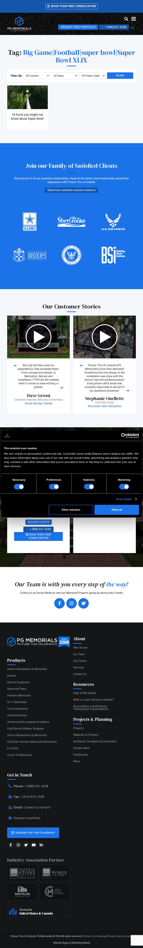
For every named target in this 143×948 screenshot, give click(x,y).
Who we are (80, 647)
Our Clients (80, 661)
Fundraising (80, 754)
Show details (124, 499)
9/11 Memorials (17, 702)
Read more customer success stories (70, 190)
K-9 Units (12, 748)
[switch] (54, 486)
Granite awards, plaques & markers (28, 722)
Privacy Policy (114, 936)
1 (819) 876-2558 (29, 797)
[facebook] (59, 603)
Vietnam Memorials (19, 695)
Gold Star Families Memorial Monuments (32, 741)
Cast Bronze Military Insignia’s (25, 728)
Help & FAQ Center (84, 693)
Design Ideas (81, 748)
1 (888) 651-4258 (115, 27)
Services (78, 667)
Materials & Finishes (85, 734)
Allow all (116, 509)
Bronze (11, 675)
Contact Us (79, 674)
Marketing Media (81, 942)
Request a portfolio (26, 818)
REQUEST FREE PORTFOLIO (78, 27)
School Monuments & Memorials (27, 735)
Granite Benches (17, 715)
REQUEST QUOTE (38, 522)
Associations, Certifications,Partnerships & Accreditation (90, 708)
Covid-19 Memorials (19, 755)
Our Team (79, 654)
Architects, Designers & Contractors (95, 741)
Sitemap (101, 936)
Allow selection (71, 509)
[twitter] (83, 603)
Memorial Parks (17, 689)
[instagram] (71, 603)
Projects (78, 728)
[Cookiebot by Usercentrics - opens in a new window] (123, 435)
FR (132, 28)
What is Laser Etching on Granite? (93, 699)
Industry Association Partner (35, 860)
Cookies (128, 936)
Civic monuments (17, 708)
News (76, 761)
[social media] (10, 845)
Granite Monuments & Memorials (27, 669)
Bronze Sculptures (18, 682)
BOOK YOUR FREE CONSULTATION (39, 536)
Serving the (36, 911)
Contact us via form (32, 807)
